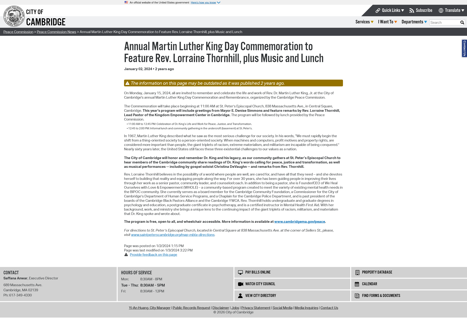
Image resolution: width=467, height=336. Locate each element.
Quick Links (391, 10)
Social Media (282, 308)
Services (363, 22)
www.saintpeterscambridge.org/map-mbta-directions (173, 234)
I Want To (385, 22)
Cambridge (45, 22)
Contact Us (329, 308)
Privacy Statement (256, 308)
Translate (452, 10)
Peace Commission (18, 32)
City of (34, 12)
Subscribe (424, 10)
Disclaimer (221, 308)
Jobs (235, 308)
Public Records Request (191, 308)
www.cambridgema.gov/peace (299, 221)
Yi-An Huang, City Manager (150, 308)
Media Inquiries (306, 308)
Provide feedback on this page (153, 254)
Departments (412, 22)
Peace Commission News (56, 32)
